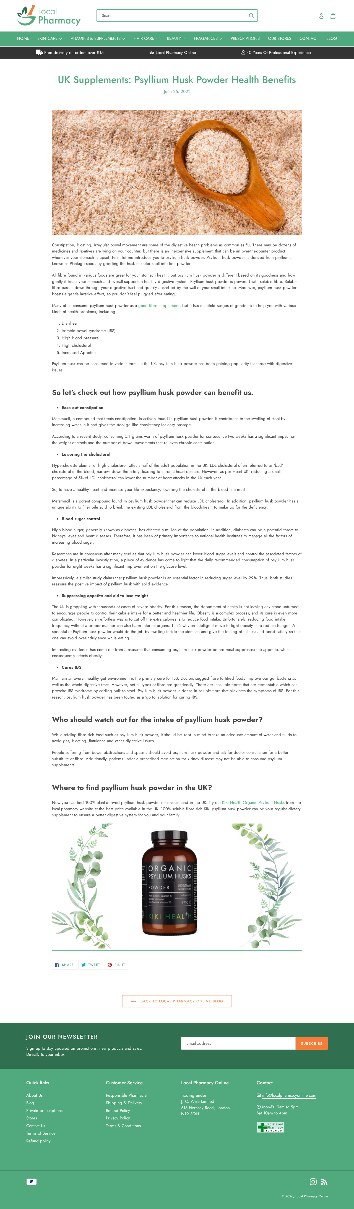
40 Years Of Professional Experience (278, 52)
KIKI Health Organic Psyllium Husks (253, 802)
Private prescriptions (44, 1111)
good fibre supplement (158, 306)
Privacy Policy (118, 1118)
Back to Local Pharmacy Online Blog (181, 1001)
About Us (34, 1095)
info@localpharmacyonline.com (289, 1095)
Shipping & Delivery (124, 1103)
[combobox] (177, 15)
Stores (31, 1118)
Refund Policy (118, 1111)
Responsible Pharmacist (126, 1095)
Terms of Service (41, 1133)
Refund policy (38, 1141)
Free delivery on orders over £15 (73, 52)
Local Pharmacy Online (175, 52)
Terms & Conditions (123, 1126)
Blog (30, 1103)
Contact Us (35, 1126)
